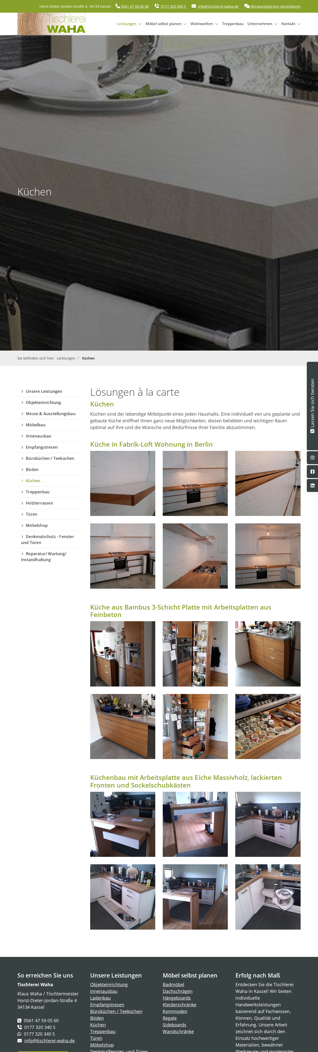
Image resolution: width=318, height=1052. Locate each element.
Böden (32, 469)
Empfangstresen (42, 447)
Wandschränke (178, 1031)
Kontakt (288, 23)
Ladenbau (100, 998)
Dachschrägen (178, 991)
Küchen (88, 358)
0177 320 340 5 (173, 6)
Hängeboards (177, 998)
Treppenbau (232, 23)
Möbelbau (35, 425)
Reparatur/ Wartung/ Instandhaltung (43, 556)
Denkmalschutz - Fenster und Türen (47, 539)
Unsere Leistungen (44, 391)
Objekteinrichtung (43, 402)
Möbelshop (37, 525)
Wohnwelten (202, 23)
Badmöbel (173, 984)
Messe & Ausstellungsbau (51, 413)
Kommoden (175, 1011)
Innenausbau (38, 436)
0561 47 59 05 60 (135, 6)
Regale (170, 1018)
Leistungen (126, 23)
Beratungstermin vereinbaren (276, 6)
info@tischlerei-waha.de (218, 6)
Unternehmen (259, 23)
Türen (31, 514)
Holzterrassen (39, 503)
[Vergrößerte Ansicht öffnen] (122, 483)
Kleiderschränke (179, 1005)
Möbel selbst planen (163, 23)
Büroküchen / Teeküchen (50, 458)
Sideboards (174, 1025)
